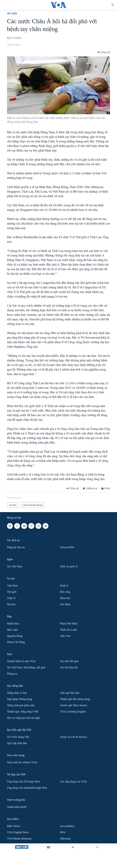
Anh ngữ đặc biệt (69, 693)
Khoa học (65, 598)
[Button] (104, 52)
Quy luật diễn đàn (17, 743)
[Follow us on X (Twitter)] (17, 526)
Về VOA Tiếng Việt (18, 737)
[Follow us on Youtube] (24, 526)
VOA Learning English (73, 711)
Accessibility (67, 826)
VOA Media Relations (19, 838)
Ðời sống (65, 592)
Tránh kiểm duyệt (17, 807)
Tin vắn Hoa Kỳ (69, 667)
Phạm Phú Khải (68, 623)
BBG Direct (13, 826)
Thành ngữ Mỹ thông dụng (75, 699)
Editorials (65, 838)
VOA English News (18, 832)
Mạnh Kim (13, 623)
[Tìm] (97, 847)
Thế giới (11, 592)
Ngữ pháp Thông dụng (19, 699)
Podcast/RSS (67, 547)
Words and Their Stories (73, 705)
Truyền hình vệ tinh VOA (21, 661)
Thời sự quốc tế (69, 566)
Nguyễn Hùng (15, 636)
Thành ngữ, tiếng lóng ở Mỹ (23, 711)
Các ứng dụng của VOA (73, 781)
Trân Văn (65, 636)
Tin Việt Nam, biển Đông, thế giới (26, 667)
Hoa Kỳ (11, 604)
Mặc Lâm (12, 629)
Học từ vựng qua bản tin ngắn (23, 718)
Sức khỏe (12, 13)
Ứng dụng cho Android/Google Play (27, 788)
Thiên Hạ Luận (68, 629)
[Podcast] (38, 526)
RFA (62, 832)
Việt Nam (12, 585)
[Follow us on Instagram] (31, 526)
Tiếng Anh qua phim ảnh (20, 705)
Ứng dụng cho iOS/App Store (23, 781)
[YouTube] (48, 847)
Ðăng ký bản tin (16, 547)
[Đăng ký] (45, 526)
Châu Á (11, 598)
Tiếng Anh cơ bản (17, 693)
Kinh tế (64, 585)
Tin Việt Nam (14, 566)
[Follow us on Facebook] (10, 526)
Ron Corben (14, 38)
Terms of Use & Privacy (73, 737)
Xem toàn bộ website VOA (22, 762)
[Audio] (73, 847)
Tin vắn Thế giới (69, 661)
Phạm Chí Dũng (16, 642)
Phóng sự (12, 673)
